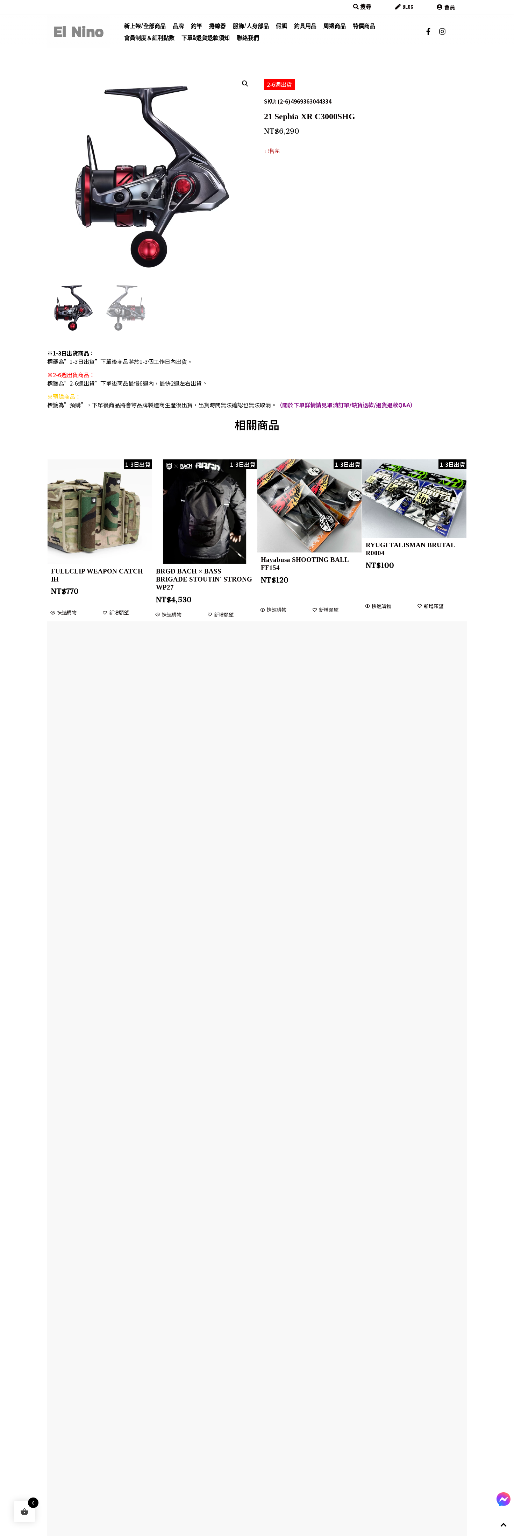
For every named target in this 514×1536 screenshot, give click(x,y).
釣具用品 (305, 25)
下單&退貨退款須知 (205, 37)
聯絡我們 (248, 37)
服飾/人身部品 (251, 25)
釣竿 (196, 25)
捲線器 (217, 25)
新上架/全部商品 (145, 25)
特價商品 (364, 25)
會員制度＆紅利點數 (149, 37)
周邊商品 (334, 25)
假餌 (281, 25)
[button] (245, 83)
